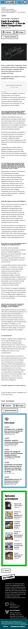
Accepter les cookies (18, 626)
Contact (12, 603)
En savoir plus (23, 624)
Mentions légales (14, 607)
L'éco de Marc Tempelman (9, 11)
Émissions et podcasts (7, 9)
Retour (7, 570)
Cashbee (21, 67)
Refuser (5, 626)
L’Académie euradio (15, 606)
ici (12, 394)
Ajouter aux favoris (11, 37)
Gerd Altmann (10, 401)
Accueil (3, 8)
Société (4, 15)
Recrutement (13, 604)
